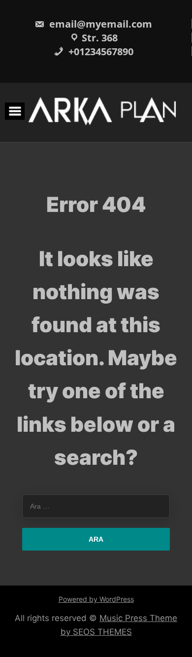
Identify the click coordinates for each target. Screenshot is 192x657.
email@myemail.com (99, 24)
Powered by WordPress (96, 599)
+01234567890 (99, 51)
